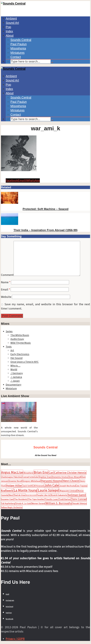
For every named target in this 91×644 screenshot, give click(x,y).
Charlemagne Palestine (11, 476)
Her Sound (16, 358)
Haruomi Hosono (51, 481)
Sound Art (12, 22)
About (10, 35)
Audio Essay (17, 339)
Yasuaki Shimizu (80, 503)
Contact (15, 57)
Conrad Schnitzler (31, 476)
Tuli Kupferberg (8, 503)
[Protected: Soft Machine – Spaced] (9, 203)
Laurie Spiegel (48, 490)
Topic (9, 346)
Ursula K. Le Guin (23, 503)
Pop (8, 27)
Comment (7, 275)
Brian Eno (41, 472)
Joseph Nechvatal (67, 485)
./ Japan (15, 381)
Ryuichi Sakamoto (59, 495)
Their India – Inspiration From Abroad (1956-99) (45, 230)
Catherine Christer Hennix (70, 473)
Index (9, 31)
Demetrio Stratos (60, 476)
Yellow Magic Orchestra (11, 507)
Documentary (13, 385)
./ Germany (16, 373)
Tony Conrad (79, 499)
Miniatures (17, 52)
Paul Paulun (18, 44)
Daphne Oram (45, 476)
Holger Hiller (14, 485)
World (13, 369)
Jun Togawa (81, 485)
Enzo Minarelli (75, 476)
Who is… (15, 366)
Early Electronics (19, 354)
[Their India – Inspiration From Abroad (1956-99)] (9, 224)
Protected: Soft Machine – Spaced (45, 209)
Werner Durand (38, 503)
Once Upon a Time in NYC (24, 362)
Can (51, 473)
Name (5, 282)
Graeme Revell (15, 481)
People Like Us (43, 495)
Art (12, 350)
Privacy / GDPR (15, 639)
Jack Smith (28, 485)
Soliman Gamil (77, 495)
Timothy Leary (51, 499)
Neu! (11, 495)
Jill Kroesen (38, 485)
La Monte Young (25, 490)
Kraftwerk (7, 490)
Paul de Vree (19, 495)
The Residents (20, 499)
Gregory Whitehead (32, 481)
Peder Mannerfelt (31, 495)
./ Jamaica (16, 377)
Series (9, 331)
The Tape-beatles (36, 499)
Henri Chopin (71, 481)
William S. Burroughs (59, 503)
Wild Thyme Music (20, 343)
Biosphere (28, 472)
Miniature (11, 388)
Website (6, 297)
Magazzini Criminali (68, 490)
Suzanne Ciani (7, 499)
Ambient (11, 18)
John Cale (51, 485)
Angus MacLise (12, 472)
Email (5, 289)
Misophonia (18, 48)
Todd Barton (65, 499)
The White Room (19, 335)
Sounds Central (20, 39)
